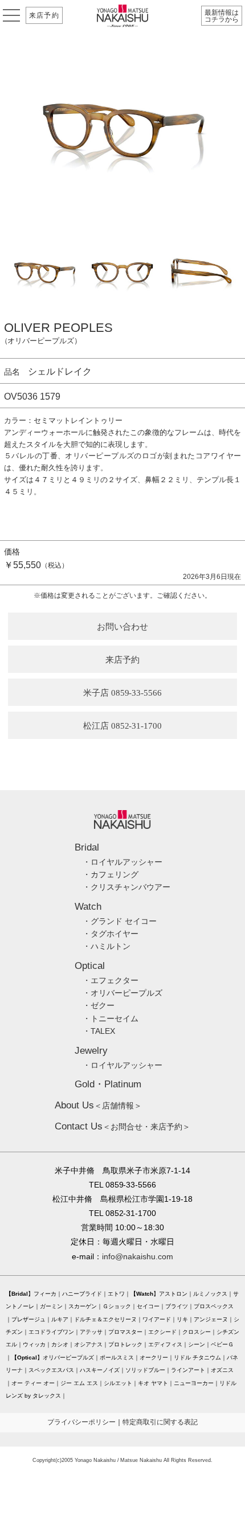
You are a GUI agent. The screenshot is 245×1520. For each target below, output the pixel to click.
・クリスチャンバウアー (126, 887)
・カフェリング (110, 874)
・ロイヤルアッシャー (122, 861)
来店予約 (44, 15)
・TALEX (99, 1031)
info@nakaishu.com (137, 1256)
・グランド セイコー (120, 921)
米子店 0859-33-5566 (122, 692)
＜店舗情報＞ (98, 1105)
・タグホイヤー (110, 933)
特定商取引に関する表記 (160, 1422)
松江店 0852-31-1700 (122, 725)
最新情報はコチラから (222, 16)
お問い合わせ (122, 626)
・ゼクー (99, 1005)
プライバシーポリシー (81, 1422)
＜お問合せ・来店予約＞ (122, 1126)
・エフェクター (110, 980)
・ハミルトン (106, 946)
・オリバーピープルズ (122, 992)
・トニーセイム (110, 1018)
